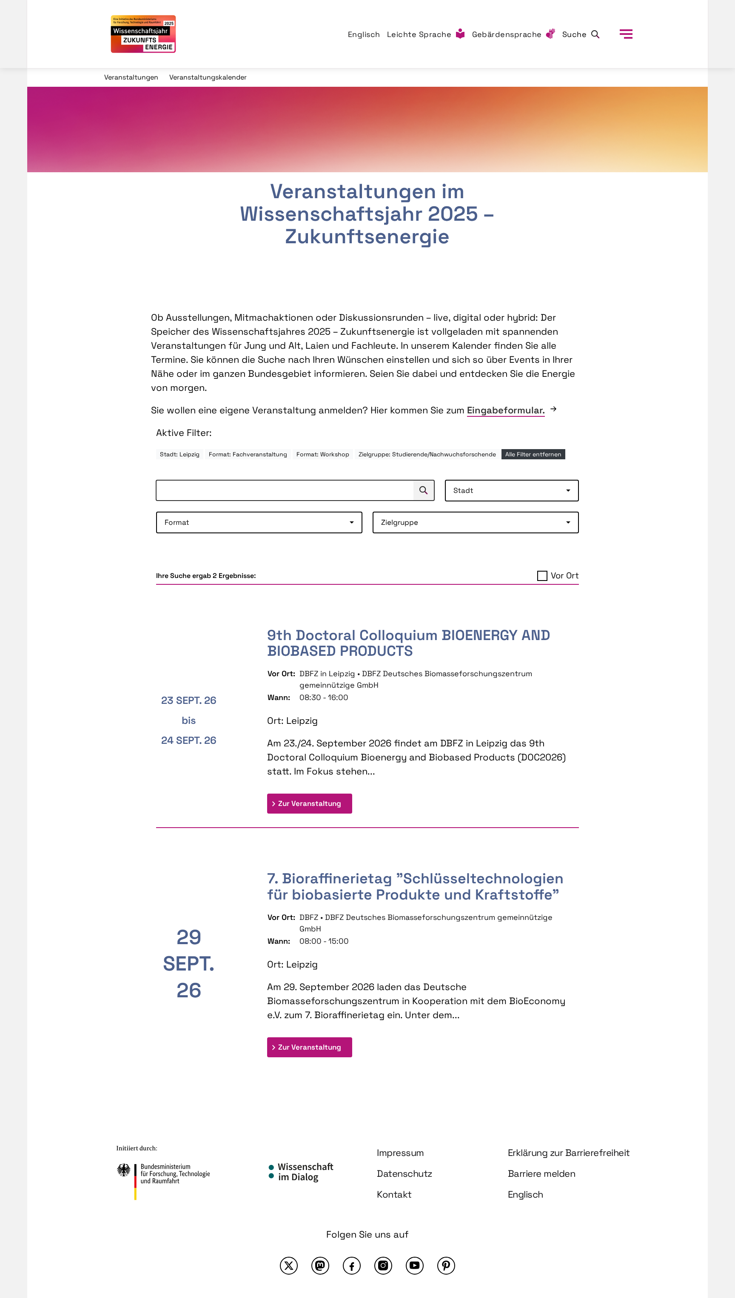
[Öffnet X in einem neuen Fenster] (289, 1266)
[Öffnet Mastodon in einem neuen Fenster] (320, 1266)
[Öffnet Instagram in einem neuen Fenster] (383, 1266)
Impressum (400, 1153)
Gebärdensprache (507, 34)
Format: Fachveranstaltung (248, 454)
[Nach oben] (708, 1217)
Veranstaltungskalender (208, 77)
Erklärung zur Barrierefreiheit (569, 1153)
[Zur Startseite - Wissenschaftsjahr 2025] (143, 34)
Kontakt (394, 1194)
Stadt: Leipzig (179, 454)
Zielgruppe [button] (399, 522)
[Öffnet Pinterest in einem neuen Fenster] (446, 1266)
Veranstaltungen (131, 77)
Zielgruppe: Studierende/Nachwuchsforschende (427, 454)
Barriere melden (541, 1173)
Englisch (364, 34)
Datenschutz (404, 1173)
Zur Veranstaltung (315, 803)
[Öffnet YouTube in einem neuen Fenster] (415, 1266)
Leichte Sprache (419, 34)
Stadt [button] (463, 490)
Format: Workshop (322, 454)
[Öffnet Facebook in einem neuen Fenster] (352, 1266)
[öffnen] (626, 34)
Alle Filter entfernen (533, 454)
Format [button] (177, 522)
